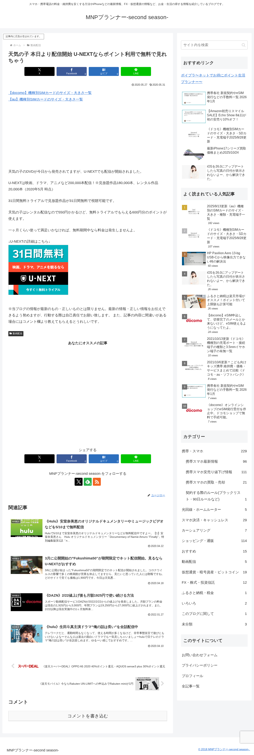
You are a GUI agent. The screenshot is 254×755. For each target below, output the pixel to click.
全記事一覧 (191, 686)
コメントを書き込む (87, 715)
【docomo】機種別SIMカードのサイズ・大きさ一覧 (50, 93)
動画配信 (17, 333)
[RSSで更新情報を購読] (97, 482)
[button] (243, 45)
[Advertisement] (87, 135)
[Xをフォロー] (79, 482)
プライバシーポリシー (199, 665)
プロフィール (192, 676)
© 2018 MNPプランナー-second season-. (224, 749)
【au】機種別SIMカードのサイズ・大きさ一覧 (45, 99)
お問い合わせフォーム (199, 655)
